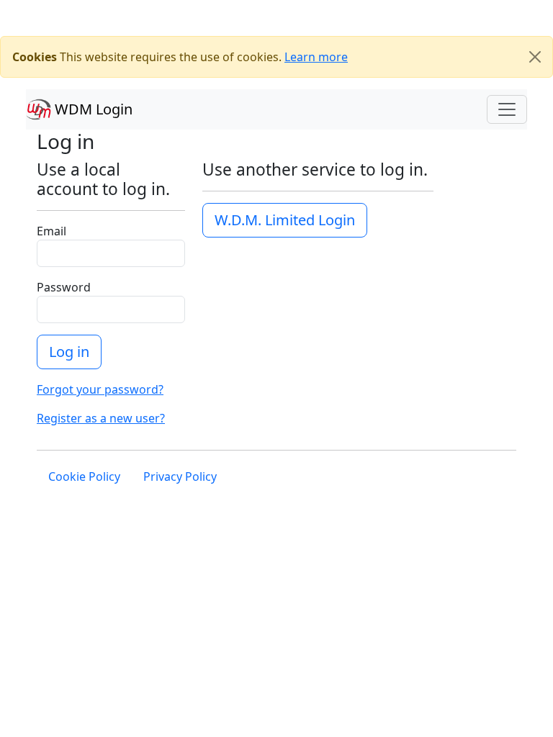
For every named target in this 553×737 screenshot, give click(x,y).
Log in (69, 351)
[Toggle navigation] (507, 109)
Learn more (316, 57)
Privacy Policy (180, 476)
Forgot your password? (100, 389)
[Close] (535, 57)
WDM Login (91, 109)
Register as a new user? (101, 418)
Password (64, 287)
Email (51, 231)
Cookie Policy (84, 476)
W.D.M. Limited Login (285, 220)
